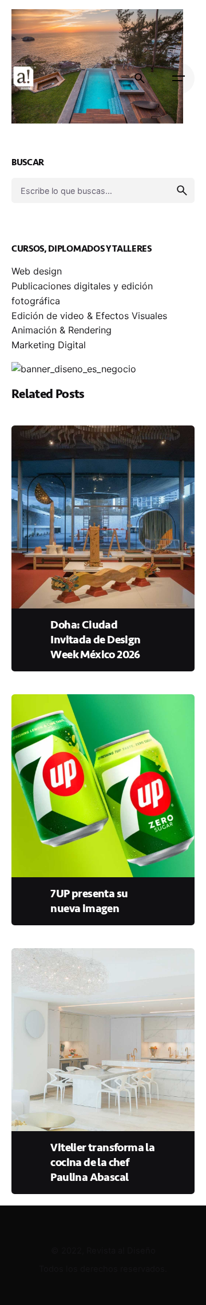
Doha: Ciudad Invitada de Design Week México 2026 (95, 640)
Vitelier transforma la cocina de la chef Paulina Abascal (102, 1162)
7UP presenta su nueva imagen (89, 901)
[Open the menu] (179, 78)
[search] (182, 190)
